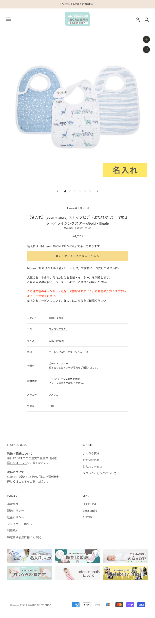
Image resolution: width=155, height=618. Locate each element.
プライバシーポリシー (21, 524)
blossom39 (90, 510)
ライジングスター (58, 329)
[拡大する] (146, 39)
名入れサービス (92, 467)
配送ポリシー (15, 510)
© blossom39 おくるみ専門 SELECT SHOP (30, 605)
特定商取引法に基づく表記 (24, 537)
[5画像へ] (85, 191)
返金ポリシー (15, 517)
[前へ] (57, 191)
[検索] (147, 19)
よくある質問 (91, 453)
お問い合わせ (91, 460)
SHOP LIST (89, 504)
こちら (79, 301)
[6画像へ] (90, 191)
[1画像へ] (65, 191)
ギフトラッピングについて (99, 473)
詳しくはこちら (17, 463)
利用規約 (12, 530)
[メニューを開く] (8, 19)
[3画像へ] (75, 191)
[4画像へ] (80, 191)
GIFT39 (87, 517)
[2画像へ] (70, 191)
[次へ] (97, 191)
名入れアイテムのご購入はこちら (77, 256)
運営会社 (12, 504)
